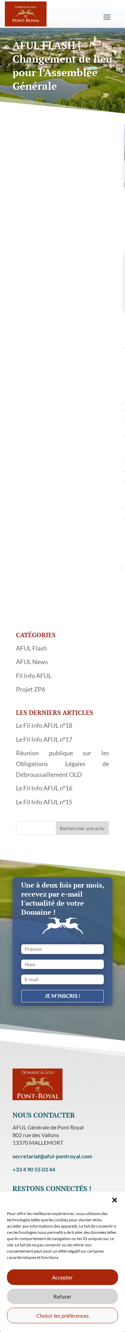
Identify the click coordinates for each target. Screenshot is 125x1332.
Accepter (62, 1277)
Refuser (62, 1296)
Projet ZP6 (30, 689)
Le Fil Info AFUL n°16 (44, 788)
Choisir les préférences (62, 1316)
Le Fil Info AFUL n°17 (44, 739)
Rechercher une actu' (82, 828)
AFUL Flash (31, 648)
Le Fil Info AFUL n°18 (44, 725)
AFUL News (32, 661)
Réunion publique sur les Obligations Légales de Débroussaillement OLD (62, 763)
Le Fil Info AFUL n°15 (44, 802)
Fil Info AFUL (33, 675)
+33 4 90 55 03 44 (33, 1169)
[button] (114, 1200)
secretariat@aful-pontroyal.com (52, 1156)
